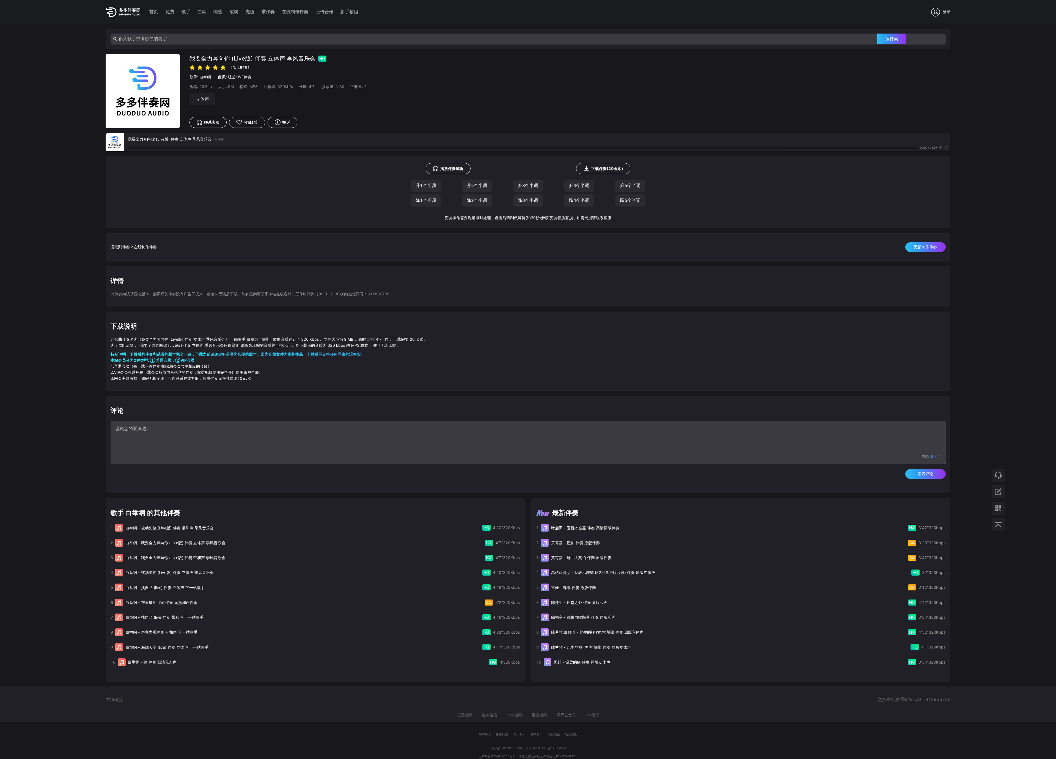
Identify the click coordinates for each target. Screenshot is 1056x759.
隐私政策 (554, 734)
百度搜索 (539, 715)
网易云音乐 (566, 715)
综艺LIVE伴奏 (239, 77)
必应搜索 (464, 715)
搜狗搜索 (489, 715)
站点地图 (571, 734)
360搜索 (514, 715)
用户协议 (485, 734)
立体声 (202, 99)
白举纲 (205, 77)
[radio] (192, 67)
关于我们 (519, 734)
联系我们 (536, 734)
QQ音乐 (593, 715)
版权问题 (502, 734)
